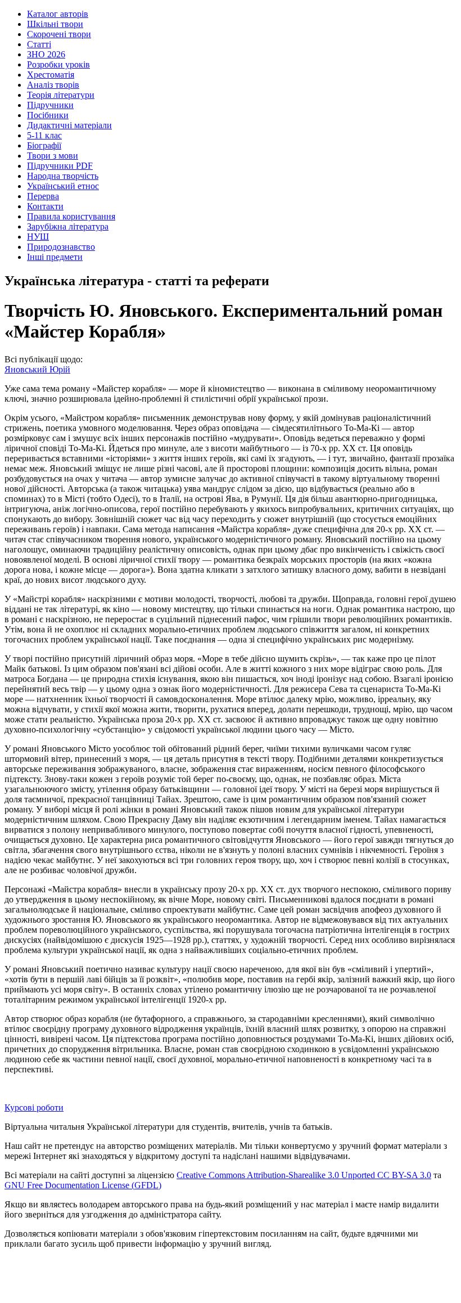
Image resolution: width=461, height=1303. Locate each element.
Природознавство (61, 246)
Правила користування (71, 216)
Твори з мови (52, 155)
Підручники (50, 105)
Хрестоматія (50, 74)
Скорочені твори (59, 34)
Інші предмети (55, 257)
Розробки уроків (58, 64)
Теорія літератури (60, 95)
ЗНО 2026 (46, 54)
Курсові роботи (34, 1107)
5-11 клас (44, 135)
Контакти (45, 206)
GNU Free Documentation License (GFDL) (82, 1185)
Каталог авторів (57, 14)
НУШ (38, 236)
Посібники (48, 115)
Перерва (43, 196)
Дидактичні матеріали (69, 125)
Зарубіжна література (68, 226)
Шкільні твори (55, 24)
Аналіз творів (53, 84)
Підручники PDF (60, 165)
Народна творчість (62, 176)
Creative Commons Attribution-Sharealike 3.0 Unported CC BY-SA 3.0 (304, 1175)
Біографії (44, 145)
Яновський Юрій (37, 369)
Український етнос (63, 186)
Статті (39, 44)
